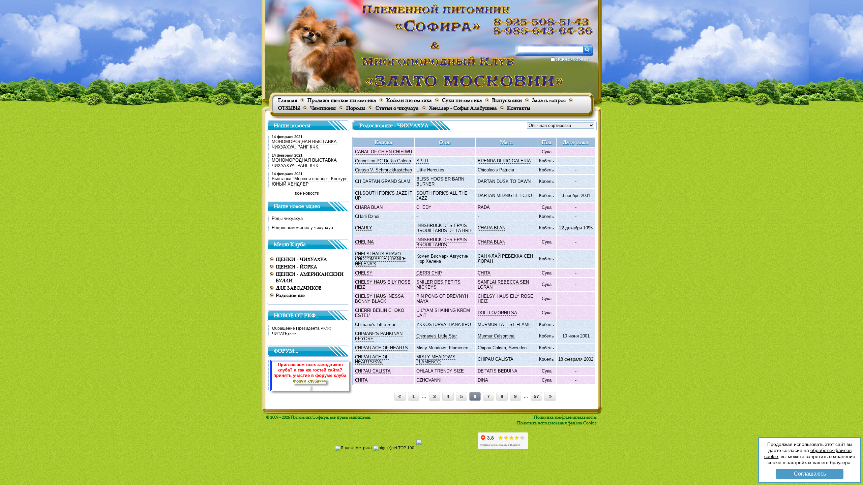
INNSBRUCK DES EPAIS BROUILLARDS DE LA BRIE (444, 228)
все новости (307, 193)
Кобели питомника (409, 100)
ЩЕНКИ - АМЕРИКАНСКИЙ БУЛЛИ (310, 277)
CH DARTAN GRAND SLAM (382, 181)
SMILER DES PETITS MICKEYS (438, 285)
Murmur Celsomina (496, 335)
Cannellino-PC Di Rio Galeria (383, 160)
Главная (287, 100)
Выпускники (507, 100)
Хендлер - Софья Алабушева (463, 107)
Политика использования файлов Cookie (557, 423)
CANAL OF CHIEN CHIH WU (383, 151)
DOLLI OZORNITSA (497, 312)
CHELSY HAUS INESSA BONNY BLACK (379, 299)
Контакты (518, 107)
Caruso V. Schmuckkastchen (383, 169)
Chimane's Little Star (375, 324)
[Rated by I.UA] (430, 448)
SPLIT (422, 160)
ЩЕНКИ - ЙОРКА (296, 266)
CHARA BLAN (369, 207)
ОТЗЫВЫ (289, 107)
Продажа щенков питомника (341, 100)
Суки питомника (462, 100)
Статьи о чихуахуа (397, 107)
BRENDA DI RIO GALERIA (504, 160)
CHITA (484, 273)
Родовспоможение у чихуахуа (302, 227)
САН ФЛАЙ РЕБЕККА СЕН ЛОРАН (505, 259)
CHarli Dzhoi (367, 216)
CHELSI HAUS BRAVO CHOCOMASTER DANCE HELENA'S (380, 258)
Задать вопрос (549, 100)
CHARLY (363, 227)
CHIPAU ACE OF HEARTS (381, 347)
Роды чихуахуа (287, 218)
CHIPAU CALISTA (495, 359)
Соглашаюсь (810, 474)
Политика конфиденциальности (565, 417)
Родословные (290, 295)
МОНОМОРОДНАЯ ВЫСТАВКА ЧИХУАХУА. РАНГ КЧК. (304, 144)
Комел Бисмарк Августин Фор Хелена (442, 259)
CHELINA (364, 242)
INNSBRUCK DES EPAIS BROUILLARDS (441, 242)
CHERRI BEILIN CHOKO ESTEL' (379, 313)
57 (536, 396)
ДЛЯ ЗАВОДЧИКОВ (299, 288)
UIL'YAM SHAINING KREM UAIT (443, 313)
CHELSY (364, 273)
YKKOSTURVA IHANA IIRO (443, 324)
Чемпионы (323, 107)
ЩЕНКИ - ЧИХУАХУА (301, 259)
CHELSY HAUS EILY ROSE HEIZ (383, 285)
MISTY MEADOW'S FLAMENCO (435, 359)
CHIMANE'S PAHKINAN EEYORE (379, 336)
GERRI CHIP (429, 273)
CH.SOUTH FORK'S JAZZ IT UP (383, 196)
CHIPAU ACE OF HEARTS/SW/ (372, 359)
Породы (355, 107)
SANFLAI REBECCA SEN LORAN (503, 285)
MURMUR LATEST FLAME (504, 324)
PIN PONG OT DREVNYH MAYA (442, 299)
